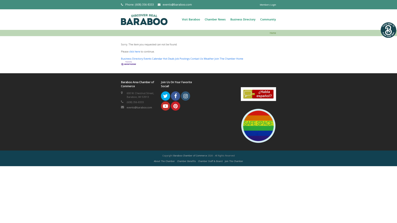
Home (273, 32)
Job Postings (182, 58)
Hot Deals (168, 58)
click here (134, 51)
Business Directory (132, 58)
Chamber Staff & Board (210, 161)
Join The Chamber (225, 58)
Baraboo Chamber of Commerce (190, 155)
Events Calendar (153, 58)
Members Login (268, 4)
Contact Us (196, 58)
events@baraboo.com (177, 4)
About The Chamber (164, 161)
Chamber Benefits (186, 161)
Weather (209, 58)
